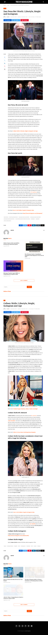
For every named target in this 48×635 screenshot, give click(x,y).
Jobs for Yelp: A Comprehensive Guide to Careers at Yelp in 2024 (13, 598)
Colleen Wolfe (10, 546)
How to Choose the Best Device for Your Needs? (13, 580)
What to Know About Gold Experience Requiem (24, 432)
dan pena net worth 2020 (24, 217)
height (15, 546)
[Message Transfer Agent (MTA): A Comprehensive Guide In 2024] (13, 266)
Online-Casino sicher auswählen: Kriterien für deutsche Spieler (11, 243)
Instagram (23, 546)
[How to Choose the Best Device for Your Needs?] (13, 572)
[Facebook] (5, 57)
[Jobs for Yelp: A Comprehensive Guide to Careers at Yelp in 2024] (13, 590)
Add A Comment (24, 280)
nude (35, 546)
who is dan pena (7, 220)
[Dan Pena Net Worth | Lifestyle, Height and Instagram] (24, 36)
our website (32, 524)
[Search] (43, 2)
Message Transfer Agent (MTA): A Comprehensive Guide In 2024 (12, 273)
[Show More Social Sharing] (30, 20)
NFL (32, 546)
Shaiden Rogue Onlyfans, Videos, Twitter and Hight (25, 409)
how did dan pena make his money (23, 218)
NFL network (34, 415)
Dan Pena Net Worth (13, 217)
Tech (5, 8)
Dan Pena (6, 217)
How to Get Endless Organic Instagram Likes (23, 210)
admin (8, 16)
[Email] (5, 69)
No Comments (32, 16)
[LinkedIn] (5, 63)
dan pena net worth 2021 (35, 217)
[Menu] (5, 2)
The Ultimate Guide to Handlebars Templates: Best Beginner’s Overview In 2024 (34, 255)
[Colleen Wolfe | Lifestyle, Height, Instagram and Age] (24, 328)
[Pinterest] (5, 66)
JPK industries (33, 192)
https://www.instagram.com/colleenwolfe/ (18, 535)
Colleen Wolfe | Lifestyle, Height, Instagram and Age (25, 131)
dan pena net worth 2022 (9, 218)
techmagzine (27, 630)
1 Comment (32, 308)
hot (19, 546)
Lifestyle (32, 218)
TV (4, 300)
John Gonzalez (11, 420)
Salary (39, 546)
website (37, 218)
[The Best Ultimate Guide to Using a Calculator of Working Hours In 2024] (34, 572)
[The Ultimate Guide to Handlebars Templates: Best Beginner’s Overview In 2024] (34, 247)
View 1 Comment (24, 604)
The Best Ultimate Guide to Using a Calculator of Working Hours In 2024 (33, 580)
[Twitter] (5, 60)
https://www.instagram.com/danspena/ (32, 213)
